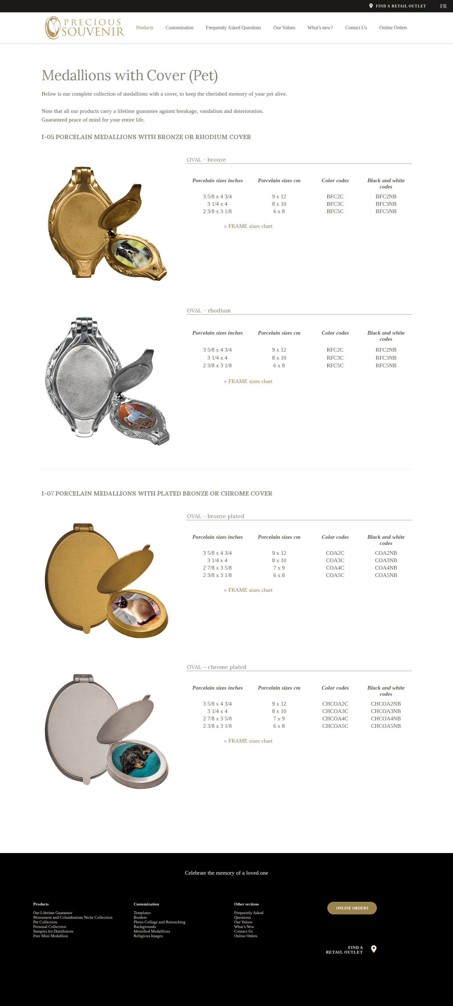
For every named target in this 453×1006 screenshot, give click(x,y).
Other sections (246, 904)
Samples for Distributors (53, 931)
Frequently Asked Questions (248, 915)
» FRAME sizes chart (248, 226)
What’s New (244, 926)
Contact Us (243, 931)
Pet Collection (45, 922)
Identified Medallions (152, 931)
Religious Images (148, 936)
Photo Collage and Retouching (160, 922)
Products (41, 904)
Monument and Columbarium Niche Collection (72, 917)
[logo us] (85, 27)
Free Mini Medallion (50, 936)
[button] (158, 28)
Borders (140, 917)
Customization (146, 904)
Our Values (243, 922)
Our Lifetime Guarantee (52, 912)
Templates (142, 912)
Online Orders (245, 936)
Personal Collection (49, 926)
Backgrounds (145, 926)
